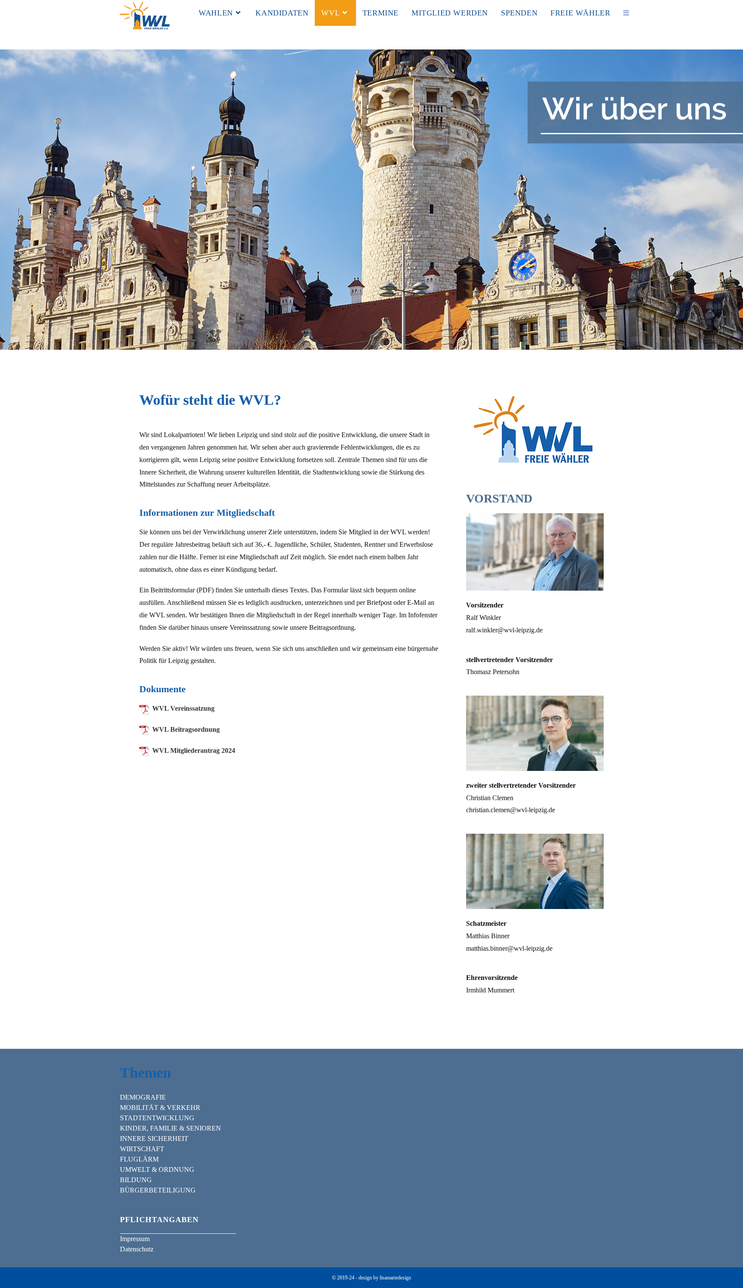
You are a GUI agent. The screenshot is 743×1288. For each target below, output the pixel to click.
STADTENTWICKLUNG (157, 1118)
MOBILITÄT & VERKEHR (160, 1107)
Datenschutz (137, 1249)
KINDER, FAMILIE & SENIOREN (170, 1128)
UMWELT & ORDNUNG (157, 1169)
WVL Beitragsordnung (186, 729)
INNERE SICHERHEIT (154, 1138)
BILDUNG (136, 1179)
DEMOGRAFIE (143, 1097)
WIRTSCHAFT (142, 1148)
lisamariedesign (395, 1278)
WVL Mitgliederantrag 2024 (193, 750)
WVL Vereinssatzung (183, 708)
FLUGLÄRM (139, 1159)
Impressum (135, 1238)
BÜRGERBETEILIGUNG (158, 1190)
